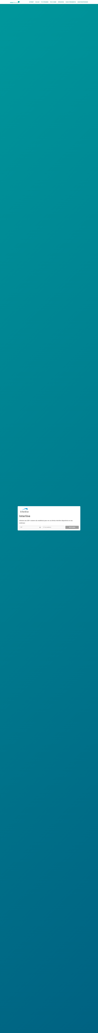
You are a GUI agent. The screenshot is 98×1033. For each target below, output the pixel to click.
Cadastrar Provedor (82, 2)
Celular (37, 2)
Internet (31, 2)
